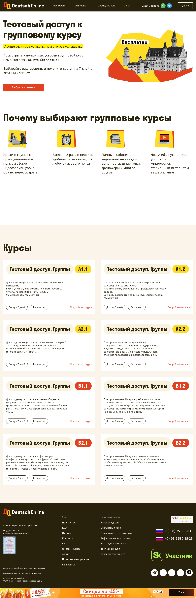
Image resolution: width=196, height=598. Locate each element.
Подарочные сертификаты (116, 533)
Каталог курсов (110, 522)
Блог (64, 543)
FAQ (64, 527)
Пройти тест (69, 522)
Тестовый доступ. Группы (40, 269)
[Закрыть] (190, 594)
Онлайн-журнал (71, 548)
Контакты (67, 538)
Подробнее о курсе (81, 307)
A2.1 (83, 329)
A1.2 (180, 269)
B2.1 (83, 443)
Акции (65, 554)
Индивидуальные (105, 5)
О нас (127, 5)
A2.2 (180, 329)
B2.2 (181, 443)
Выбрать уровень (23, 87)
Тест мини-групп (110, 548)
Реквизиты (68, 564)
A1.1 (83, 269)
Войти (185, 5)
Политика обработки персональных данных (24, 568)
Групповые (79, 5)
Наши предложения (110, 517)
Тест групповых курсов (114, 543)
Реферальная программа (115, 538)
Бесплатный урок (111, 527)
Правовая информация (75, 559)
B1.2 (181, 386)
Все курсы (59, 5)
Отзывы (66, 533)
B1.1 (83, 386)
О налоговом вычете (113, 554)
